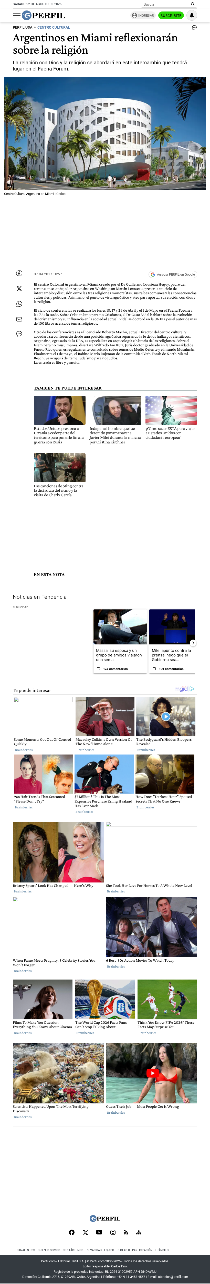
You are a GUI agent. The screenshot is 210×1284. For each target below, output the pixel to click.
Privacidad (94, 1250)
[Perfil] (105, 1220)
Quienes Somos (49, 1250)
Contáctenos (73, 1250)
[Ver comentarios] (193, 28)
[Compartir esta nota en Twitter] (19, 288)
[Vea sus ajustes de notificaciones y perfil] (192, 15)
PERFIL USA (22, 27)
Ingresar (146, 15)
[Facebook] (72, 1233)
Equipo (109, 1250)
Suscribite (171, 16)
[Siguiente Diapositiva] (193, 643)
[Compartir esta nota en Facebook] (19, 273)
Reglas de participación (134, 1250)
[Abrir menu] (16, 15)
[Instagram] (113, 1233)
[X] (85, 1233)
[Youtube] (99, 1232)
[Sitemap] (138, 1232)
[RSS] (126, 1232)
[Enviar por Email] (19, 319)
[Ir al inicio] (43, 15)
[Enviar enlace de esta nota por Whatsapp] (19, 304)
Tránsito (162, 1250)
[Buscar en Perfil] (193, 4)
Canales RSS (26, 1250)
